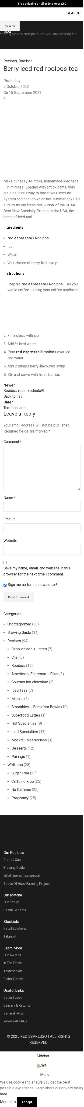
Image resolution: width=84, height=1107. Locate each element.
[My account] (14, 15)
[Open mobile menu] (5, 13)
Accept (26, 1102)
